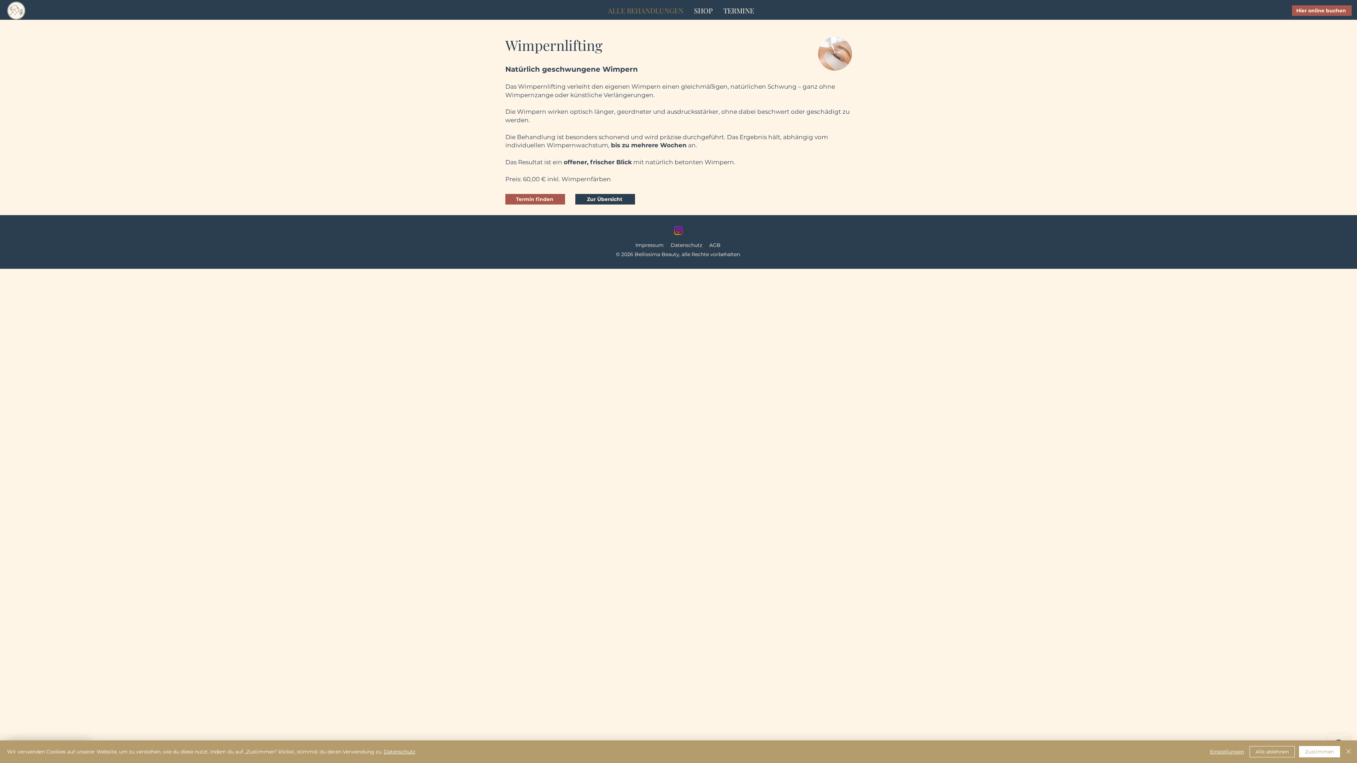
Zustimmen (1319, 752)
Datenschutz (686, 245)
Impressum (649, 245)
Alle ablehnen (1272, 752)
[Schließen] (1348, 751)
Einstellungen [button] (1227, 752)
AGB (715, 245)
